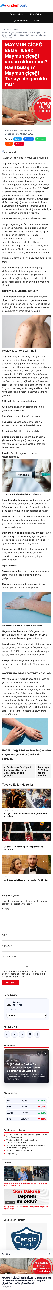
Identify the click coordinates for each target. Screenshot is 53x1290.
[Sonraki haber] (44, 1053)
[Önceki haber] (39, 1053)
